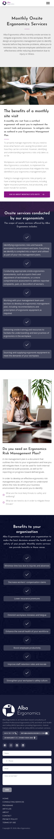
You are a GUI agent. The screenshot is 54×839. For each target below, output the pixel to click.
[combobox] (5, 761)
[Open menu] (47, 3)
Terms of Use (9, 823)
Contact (7, 816)
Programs (8, 806)
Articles (7, 809)
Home (5, 799)
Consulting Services (13, 802)
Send (7, 790)
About (6, 812)
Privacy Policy (10, 819)
